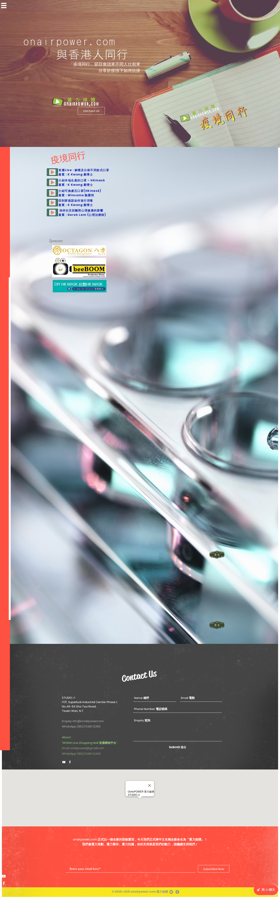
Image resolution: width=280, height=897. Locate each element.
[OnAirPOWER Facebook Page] (3, 883)
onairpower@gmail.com (87, 748)
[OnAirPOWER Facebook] (70, 762)
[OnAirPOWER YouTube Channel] (3, 876)
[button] (3, 5)
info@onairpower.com (88, 721)
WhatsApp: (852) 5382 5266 (81, 754)
